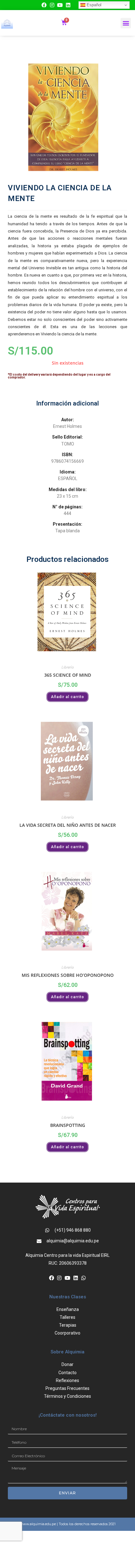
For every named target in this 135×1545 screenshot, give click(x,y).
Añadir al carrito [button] (67, 697)
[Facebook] (44, 5)
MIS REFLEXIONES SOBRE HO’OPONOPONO (68, 975)
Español (93, 5)
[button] (126, 23)
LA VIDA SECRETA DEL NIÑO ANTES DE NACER (67, 825)
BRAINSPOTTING (67, 1125)
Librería (68, 667)
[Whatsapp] (83, 1278)
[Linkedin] (68, 5)
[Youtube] (60, 5)
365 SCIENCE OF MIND (67, 675)
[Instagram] (52, 5)
